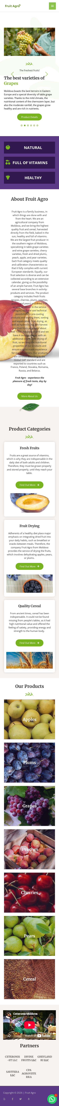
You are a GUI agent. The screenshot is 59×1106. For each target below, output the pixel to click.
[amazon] (29, 1099)
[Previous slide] (12, 74)
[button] (52, 1099)
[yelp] (7, 1099)
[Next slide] (46, 74)
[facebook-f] (15, 1099)
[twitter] (23, 1099)
